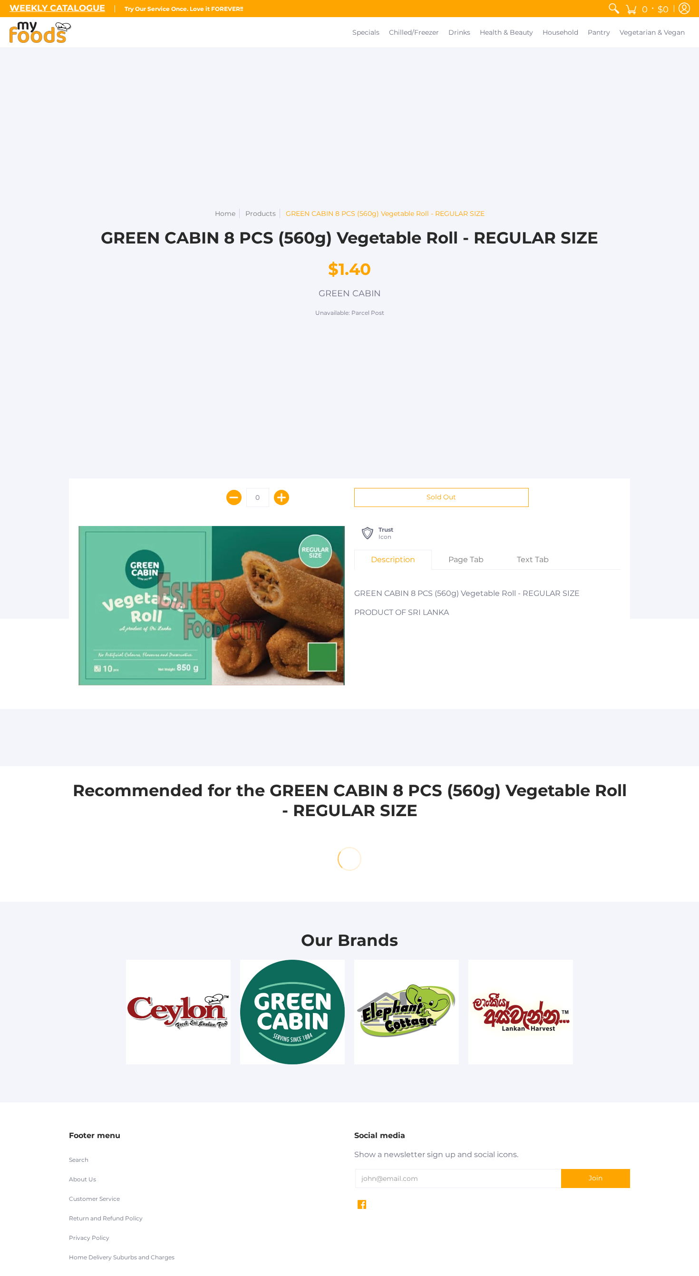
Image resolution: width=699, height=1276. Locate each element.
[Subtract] (234, 497)
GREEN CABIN (350, 293)
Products (260, 213)
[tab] (393, 560)
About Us (82, 1179)
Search (78, 1159)
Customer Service (94, 1198)
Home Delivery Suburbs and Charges (122, 1257)
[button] (646, 8)
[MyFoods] (40, 32)
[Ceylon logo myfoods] (178, 1012)
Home (225, 213)
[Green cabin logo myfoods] (292, 1012)
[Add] (281, 497)
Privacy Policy (89, 1237)
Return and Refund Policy (106, 1218)
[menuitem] (613, 8)
